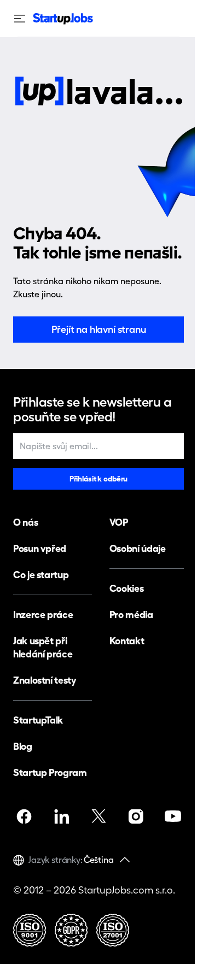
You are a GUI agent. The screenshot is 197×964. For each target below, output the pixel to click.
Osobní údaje (137, 548)
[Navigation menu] (23, 19)
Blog (22, 746)
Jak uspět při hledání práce (42, 647)
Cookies (126, 588)
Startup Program (50, 772)
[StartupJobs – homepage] (63, 19)
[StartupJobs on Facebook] (24, 816)
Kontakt (126, 640)
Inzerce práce (43, 614)
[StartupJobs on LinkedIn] (61, 816)
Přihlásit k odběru (98, 478)
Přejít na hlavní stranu (98, 329)
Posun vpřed (39, 548)
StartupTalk (38, 720)
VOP (118, 522)
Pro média (131, 614)
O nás (25, 522)
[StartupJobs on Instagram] (136, 816)
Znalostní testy (45, 680)
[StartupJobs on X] (98, 816)
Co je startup (40, 574)
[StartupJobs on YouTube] (173, 816)
